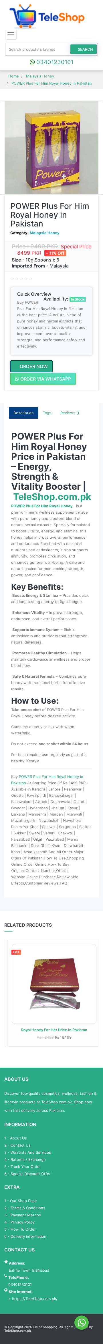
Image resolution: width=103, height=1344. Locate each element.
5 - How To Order (20, 1229)
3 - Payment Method (22, 1215)
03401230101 (54, 62)
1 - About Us (15, 1138)
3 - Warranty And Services (27, 1152)
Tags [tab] (47, 412)
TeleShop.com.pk (52, 496)
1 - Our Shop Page (20, 1200)
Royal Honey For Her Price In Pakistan (52, 1030)
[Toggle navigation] (11, 35)
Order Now (33, 366)
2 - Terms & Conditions (24, 1208)
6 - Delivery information (25, 1236)
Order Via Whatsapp (45, 379)
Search (85, 49)
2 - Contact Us (17, 1145)
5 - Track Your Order (22, 1166)
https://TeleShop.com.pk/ (35, 1298)
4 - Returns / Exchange (25, 1159)
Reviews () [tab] (69, 412)
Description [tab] (23, 412)
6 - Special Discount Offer (27, 1173)
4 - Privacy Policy (19, 1222)
